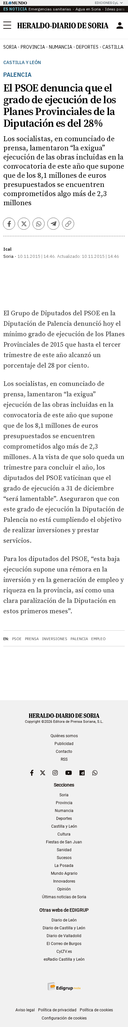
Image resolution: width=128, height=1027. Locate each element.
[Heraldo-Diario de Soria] (63, 25)
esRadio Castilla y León (64, 959)
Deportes (64, 818)
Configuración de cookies (64, 1018)
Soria (64, 795)
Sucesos (64, 857)
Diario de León (64, 920)
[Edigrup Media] (64, 986)
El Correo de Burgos (64, 943)
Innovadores (64, 881)
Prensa (32, 639)
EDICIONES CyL (106, 3)
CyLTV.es (64, 951)
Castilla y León (22, 62)
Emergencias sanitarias (50, 9)
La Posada (64, 865)
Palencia (79, 639)
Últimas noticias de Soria (64, 897)
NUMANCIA (60, 47)
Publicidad (64, 743)
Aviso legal (25, 1010)
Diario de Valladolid (64, 936)
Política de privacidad (57, 1010)
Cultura (64, 834)
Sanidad (64, 850)
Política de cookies (96, 1010)
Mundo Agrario (64, 873)
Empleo (98, 639)
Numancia (64, 810)
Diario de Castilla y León (64, 928)
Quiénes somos (64, 736)
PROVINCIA (33, 47)
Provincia (64, 803)
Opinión (64, 889)
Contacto (64, 751)
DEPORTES (87, 47)
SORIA (10, 47)
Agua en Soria (88, 9)
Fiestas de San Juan (64, 842)
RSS (64, 759)
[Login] (120, 25)
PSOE (17, 639)
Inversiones (54, 639)
